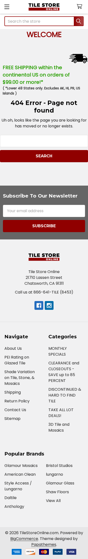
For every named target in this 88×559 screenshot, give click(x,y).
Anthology (14, 506)
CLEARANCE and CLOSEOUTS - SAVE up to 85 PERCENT (63, 371)
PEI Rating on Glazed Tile (16, 360)
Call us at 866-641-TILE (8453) (44, 292)
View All (53, 500)
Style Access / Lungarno (18, 486)
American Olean (20, 474)
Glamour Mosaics (21, 465)
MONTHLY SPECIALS (57, 351)
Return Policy (17, 401)
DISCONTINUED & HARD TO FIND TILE (64, 395)
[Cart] (80, 6)
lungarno (54, 474)
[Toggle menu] (6, 6)
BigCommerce (24, 538)
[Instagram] (49, 305)
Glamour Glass (60, 483)
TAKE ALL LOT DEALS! (61, 412)
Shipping (12, 392)
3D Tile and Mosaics (58, 427)
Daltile (10, 498)
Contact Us (15, 410)
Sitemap (12, 418)
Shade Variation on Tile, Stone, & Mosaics (19, 377)
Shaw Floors (57, 492)
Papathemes (43, 544)
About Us (13, 348)
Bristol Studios (59, 465)
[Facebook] (38, 305)
